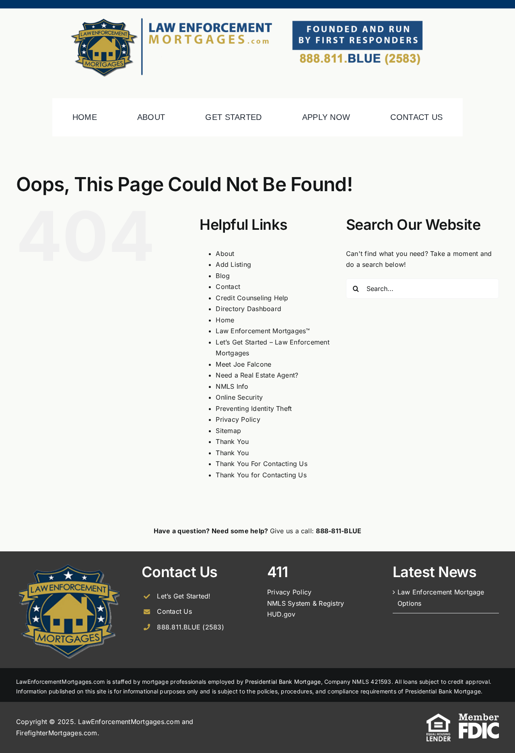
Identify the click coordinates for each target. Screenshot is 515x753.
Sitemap (228, 431)
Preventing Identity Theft (254, 408)
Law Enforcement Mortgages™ (263, 331)
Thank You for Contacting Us (261, 475)
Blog (223, 276)
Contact (228, 287)
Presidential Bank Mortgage (283, 681)
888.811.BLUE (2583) (190, 627)
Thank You (232, 441)
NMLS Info (232, 386)
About (225, 254)
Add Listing (233, 264)
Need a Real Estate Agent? (257, 375)
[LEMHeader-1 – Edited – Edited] (257, 12)
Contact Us (174, 611)
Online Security (239, 397)
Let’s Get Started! (183, 596)
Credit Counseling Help (252, 298)
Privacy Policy (238, 419)
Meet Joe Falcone (243, 364)
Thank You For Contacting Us (261, 464)
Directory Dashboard (248, 309)
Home (225, 320)
